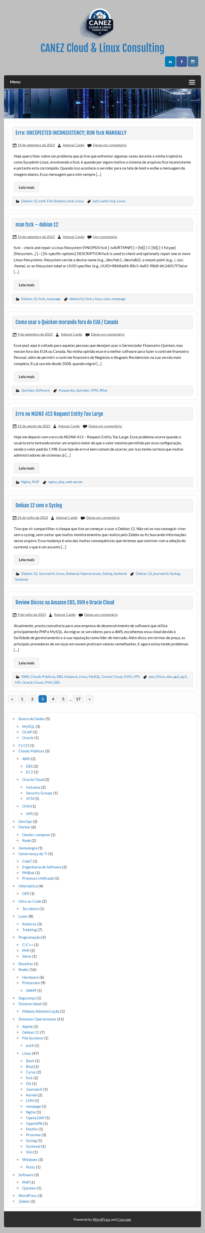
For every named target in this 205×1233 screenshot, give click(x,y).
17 (78, 699)
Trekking (29, 929)
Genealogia (27, 848)
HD (17, 682)
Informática (28, 886)
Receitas (25, 963)
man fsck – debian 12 (37, 224)
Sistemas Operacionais (83, 573)
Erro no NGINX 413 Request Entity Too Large (59, 414)
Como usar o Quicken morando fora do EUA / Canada (67, 322)
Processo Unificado (38, 878)
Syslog (107, 573)
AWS (25, 676)
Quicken (27, 390)
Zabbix (24, 1201)
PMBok (28, 872)
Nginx (25, 482)
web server (74, 482)
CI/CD (23, 745)
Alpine (27, 1026)
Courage (124, 1219)
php (61, 482)
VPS (136, 676)
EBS (60, 676)
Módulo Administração (41, 1011)
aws (152, 676)
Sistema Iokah (30, 1003)
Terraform (30, 908)
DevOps (25, 821)
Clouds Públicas (42, 676)
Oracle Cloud (112, 676)
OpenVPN (34, 1123)
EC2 (29, 772)
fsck (71, 201)
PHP (35, 482)
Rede (26, 840)
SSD (57, 682)
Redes (23, 969)
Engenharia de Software (42, 867)
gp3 (183, 676)
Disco (160, 676)
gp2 (176, 676)
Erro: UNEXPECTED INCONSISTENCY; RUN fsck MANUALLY (71, 133)
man (106, 299)
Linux (79, 201)
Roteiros (29, 924)
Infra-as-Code (29, 901)
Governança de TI (33, 853)
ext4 (42, 201)
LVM (30, 1100)
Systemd (120, 573)
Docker (24, 827)
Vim (29, 1152)
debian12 (77, 299)
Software (43, 390)
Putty (30, 1167)
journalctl (160, 573)
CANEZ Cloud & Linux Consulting (102, 48)
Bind (30, 1066)
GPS (25, 893)
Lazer (23, 916)
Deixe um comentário (109, 145)
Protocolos (31, 982)
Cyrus (31, 1072)
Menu (15, 81)
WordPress (27, 1195)
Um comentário (105, 237)
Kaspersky (66, 390)
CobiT (27, 861)
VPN (94, 390)
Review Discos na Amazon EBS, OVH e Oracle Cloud (65, 602)
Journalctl (46, 573)
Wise (103, 390)
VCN (30, 798)
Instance (70, 676)
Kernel (31, 1095)
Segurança (27, 998)
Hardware (30, 977)
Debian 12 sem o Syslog (39, 505)
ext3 (96, 201)
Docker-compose (36, 834)
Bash (30, 1060)
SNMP (31, 990)
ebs (169, 676)
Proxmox (33, 1134)
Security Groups (39, 793)
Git (28, 1083)
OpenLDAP (35, 1117)
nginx (52, 482)
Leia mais (26, 187)
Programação (29, 937)
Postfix (32, 1129)
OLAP (27, 732)
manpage (53, 299)
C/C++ (27, 944)
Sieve (26, 956)
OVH (128, 676)
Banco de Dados (31, 718)
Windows (30, 1159)
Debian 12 (29, 201)
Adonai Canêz (73, 145)
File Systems (56, 201)
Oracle (28, 737)
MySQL (94, 676)
